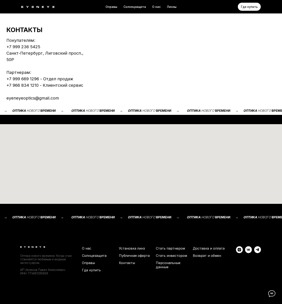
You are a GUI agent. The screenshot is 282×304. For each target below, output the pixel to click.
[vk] (248, 252)
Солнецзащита (134, 6)
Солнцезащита (94, 256)
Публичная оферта (134, 256)
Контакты (127, 263)
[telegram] (257, 252)
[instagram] (239, 252)
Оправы (111, 6)
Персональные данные (168, 265)
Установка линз (132, 248)
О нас (156, 6)
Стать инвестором (171, 256)
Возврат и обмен (207, 256)
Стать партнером (170, 248)
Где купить (91, 270)
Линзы (172, 6)
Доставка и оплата (209, 248)
